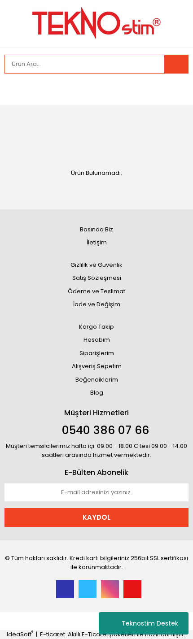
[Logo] (96, 22)
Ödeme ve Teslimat (96, 291)
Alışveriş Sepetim (97, 366)
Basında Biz (96, 229)
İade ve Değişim (96, 304)
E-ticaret (52, 634)
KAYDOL (96, 517)
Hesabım (96, 339)
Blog (96, 392)
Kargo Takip (96, 326)
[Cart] (175, 89)
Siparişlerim (96, 353)
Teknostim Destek (150, 623)
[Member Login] (13, 89)
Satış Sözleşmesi (96, 278)
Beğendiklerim (96, 379)
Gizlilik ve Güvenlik (96, 265)
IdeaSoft (20, 634)
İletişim (97, 242)
